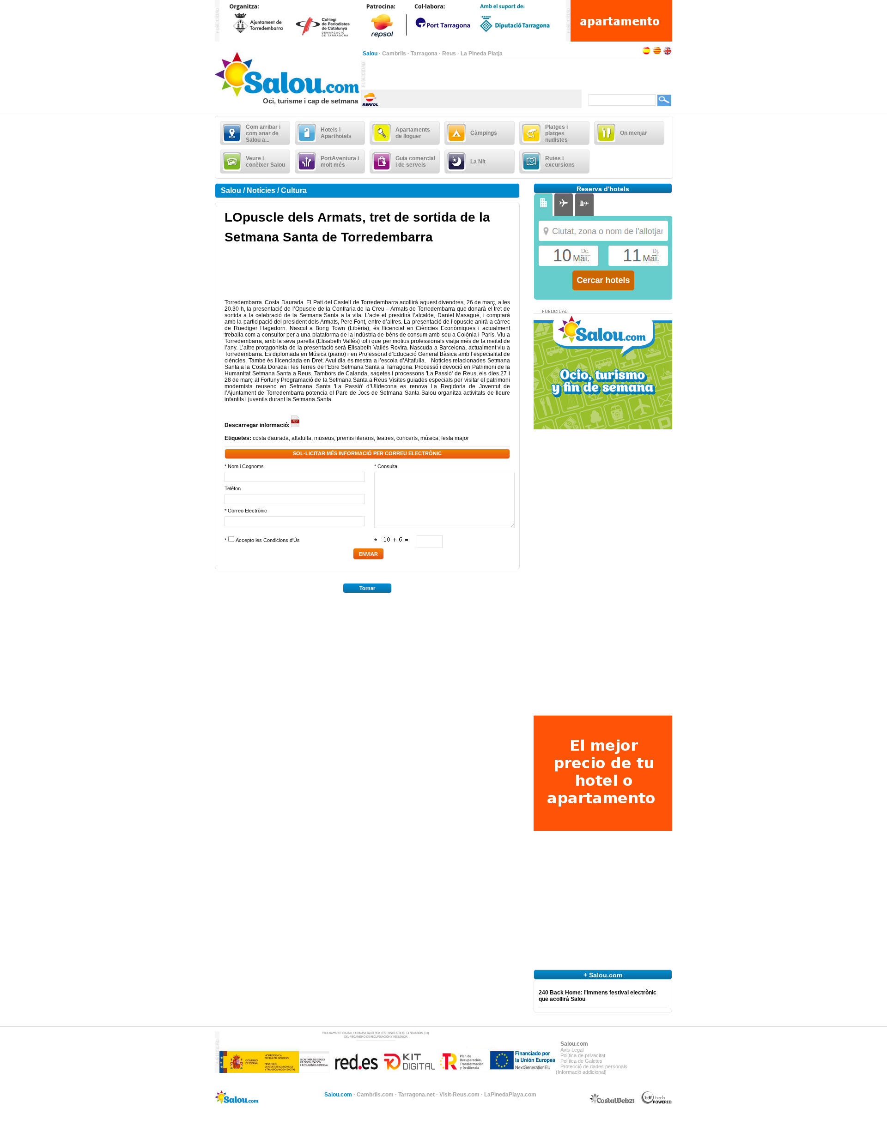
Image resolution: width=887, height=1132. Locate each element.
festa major (455, 438)
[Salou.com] (287, 95)
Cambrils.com (375, 1094)
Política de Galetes (581, 1061)
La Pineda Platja (482, 53)
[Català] (657, 53)
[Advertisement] (473, 74)
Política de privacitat (582, 1055)
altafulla (301, 438)
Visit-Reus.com (459, 1094)
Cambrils (394, 53)
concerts (407, 438)
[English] (667, 53)
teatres (385, 438)
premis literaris (355, 438)
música (429, 438)
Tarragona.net (416, 1094)
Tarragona (424, 53)
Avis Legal (571, 1050)
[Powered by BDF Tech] (656, 1102)
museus (324, 438)
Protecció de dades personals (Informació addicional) (591, 1069)
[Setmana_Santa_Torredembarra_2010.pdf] (295, 425)
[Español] (646, 53)
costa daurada (271, 438)
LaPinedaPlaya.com (510, 1094)
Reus (449, 53)
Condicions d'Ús (281, 540)
